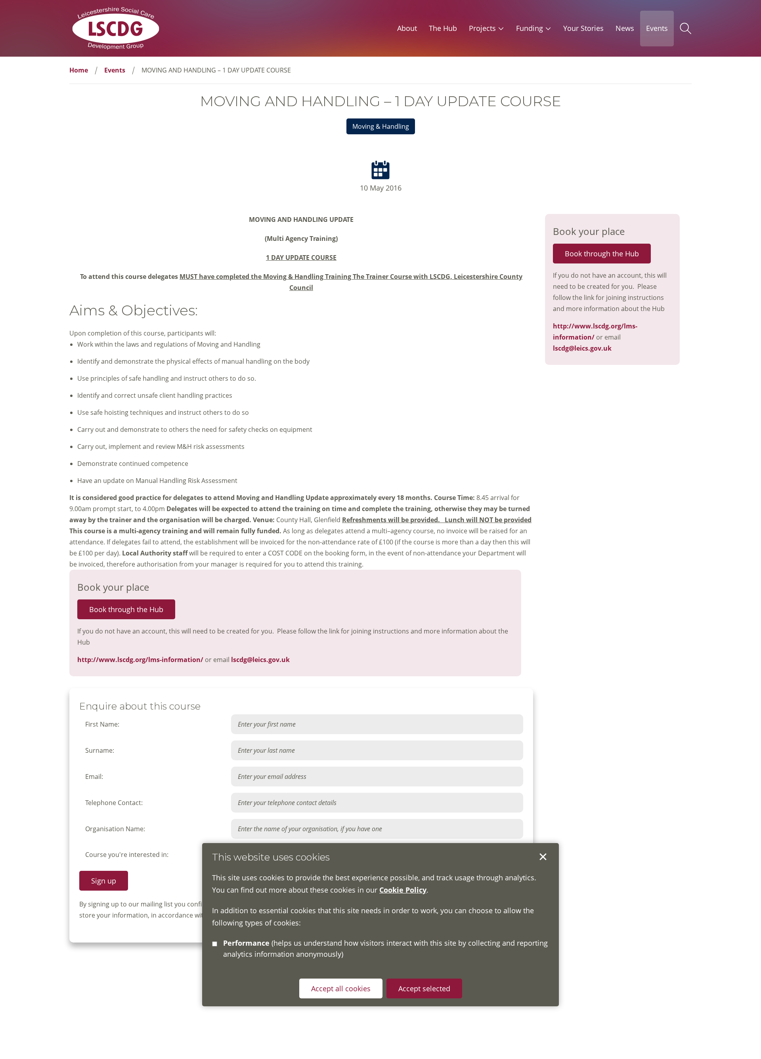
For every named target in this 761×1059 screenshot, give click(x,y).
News (625, 28)
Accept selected (543, 857)
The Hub (443, 28)
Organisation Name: (115, 828)
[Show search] (686, 28)
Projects (482, 28)
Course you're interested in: (126, 854)
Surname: (99, 750)
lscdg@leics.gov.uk (260, 659)
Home (78, 70)
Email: (94, 776)
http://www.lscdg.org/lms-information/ (140, 659)
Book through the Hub (126, 609)
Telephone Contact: (114, 802)
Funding (529, 28)
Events (657, 28)
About (407, 28)
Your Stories (583, 28)
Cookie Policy (402, 890)
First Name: (102, 724)
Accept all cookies (341, 988)
